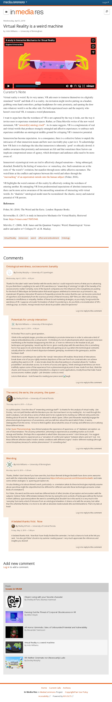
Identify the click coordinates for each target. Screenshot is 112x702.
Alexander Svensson (36, 630)
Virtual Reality (10, 238)
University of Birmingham (31, 31)
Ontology (66, 238)
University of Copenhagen (42, 272)
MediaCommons (48, 692)
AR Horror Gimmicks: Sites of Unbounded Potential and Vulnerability (55, 627)
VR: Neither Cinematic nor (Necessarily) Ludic (44, 658)
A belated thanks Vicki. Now (26, 521)
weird (33, 238)
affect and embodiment (48, 238)
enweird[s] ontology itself (31, 125)
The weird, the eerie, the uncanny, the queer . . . (32, 392)
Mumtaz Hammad (48, 599)
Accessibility (43, 696)
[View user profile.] (9, 272)
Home (44, 688)
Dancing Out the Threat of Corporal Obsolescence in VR (50, 612)
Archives (67, 688)
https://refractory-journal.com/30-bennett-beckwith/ (71, 478)
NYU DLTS (67, 696)
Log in (105, 2)
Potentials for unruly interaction (29, 319)
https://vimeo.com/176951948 (23, 219)
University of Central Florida (42, 398)
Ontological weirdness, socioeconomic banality (32, 266)
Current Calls (55, 688)
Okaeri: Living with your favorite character (43, 597)
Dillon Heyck (32, 614)
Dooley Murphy (22, 272)
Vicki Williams (12, 31)
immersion (23, 238)
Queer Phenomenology (21, 429)
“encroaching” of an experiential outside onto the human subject (34, 176)
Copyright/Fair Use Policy (76, 692)
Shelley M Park (22, 398)
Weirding (11, 458)
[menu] (6, 12)
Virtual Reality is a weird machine (39, 642)
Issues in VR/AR (14, 588)
